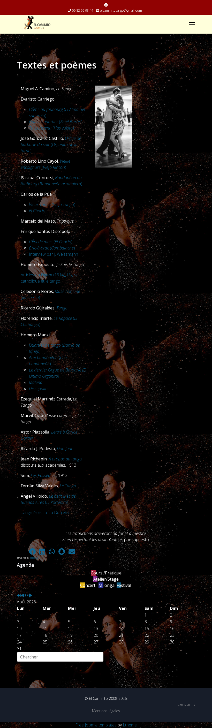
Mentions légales (106, 710)
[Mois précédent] (23, 595)
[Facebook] (106, 4)
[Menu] (192, 24)
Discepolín (38, 388)
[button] (22, 551)
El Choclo (37, 211)
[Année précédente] (19, 595)
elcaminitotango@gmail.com (121, 10)
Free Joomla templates (96, 725)
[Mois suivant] (30, 595)
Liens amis (186, 704)
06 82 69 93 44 (82, 10)
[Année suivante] (27, 595)
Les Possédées (43, 475)
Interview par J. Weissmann (53, 254)
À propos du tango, (65, 459)
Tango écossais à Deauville (46, 512)
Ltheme (130, 725)
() (55, 122)
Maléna (35, 382)
